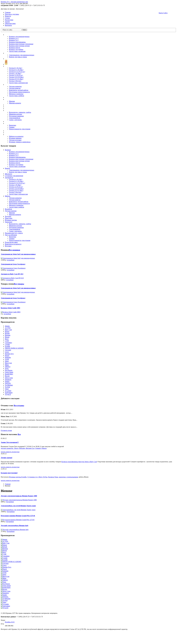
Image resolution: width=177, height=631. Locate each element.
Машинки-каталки (15, 114)
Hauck (7, 355)
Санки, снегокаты (15, 120)
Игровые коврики (15, 138)
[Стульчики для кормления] (6, 64)
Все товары (19, 284)
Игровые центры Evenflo (18, 477)
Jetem (7, 361)
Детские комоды (14, 88)
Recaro (7, 376)
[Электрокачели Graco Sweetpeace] (13, 268)
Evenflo (7, 346)
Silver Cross (9, 378)
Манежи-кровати (15, 103)
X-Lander (8, 391)
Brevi (7, 339)
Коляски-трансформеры (17, 42)
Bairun (7, 331)
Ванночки (12, 125)
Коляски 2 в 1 (14, 38)
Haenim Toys (9, 354)
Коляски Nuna (53, 477)
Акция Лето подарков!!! (10, 442)
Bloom (7, 337)
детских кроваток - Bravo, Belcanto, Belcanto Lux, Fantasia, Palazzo (24, 448)
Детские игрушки (15, 140)
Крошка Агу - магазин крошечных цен (14, 2)
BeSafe (7, 333)
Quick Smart (9, 372)
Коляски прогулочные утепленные (21, 44)
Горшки (11, 127)
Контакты (8, 25)
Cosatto (7, 344)
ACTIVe (8, 328)
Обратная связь (10, 23)
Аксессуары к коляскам (17, 51)
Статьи (7, 18)
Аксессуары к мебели (16, 96)
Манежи (12, 101)
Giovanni (8, 350)
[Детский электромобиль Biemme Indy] (15, 529)
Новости (8, 16)
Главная (7, 12)
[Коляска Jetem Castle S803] (10, 312)
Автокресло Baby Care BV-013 (12, 274)
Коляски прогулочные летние (19, 46)
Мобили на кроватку (16, 136)
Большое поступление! (9, 473)
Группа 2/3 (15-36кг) (16, 79)
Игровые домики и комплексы (19, 142)
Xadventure (8, 392)
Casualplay (8, 342)
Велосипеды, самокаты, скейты (20, 112)
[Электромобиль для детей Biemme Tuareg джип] (18, 510)
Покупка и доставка (12, 14)
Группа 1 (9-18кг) (15, 73)
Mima (7, 365)
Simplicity (8, 379)
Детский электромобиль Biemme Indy (14, 525)
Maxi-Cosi (8, 363)
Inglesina (8, 357)
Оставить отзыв (6, 430)
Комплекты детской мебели (18, 90)
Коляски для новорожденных (19, 36)
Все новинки (14, 250)
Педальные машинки (16, 116)
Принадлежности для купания (19, 129)
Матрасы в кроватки (16, 94)
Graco (7, 352)
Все (19, 434)
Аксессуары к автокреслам (18, 83)
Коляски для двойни (16, 49)
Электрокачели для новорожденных (21, 55)
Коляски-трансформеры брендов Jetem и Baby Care (79, 462)
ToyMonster (9, 385)
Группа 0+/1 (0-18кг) (16, 70)
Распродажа (9, 20)
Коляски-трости (14, 47)
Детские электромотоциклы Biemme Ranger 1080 (19, 496)
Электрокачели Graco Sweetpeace (13, 264)
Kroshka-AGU (10, 622)
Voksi (7, 389)
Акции (7, 21)
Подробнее (10, 502)
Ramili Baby (9, 374)
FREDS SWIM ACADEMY (14, 348)
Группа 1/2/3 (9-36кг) (16, 77)
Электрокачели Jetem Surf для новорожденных (18, 254)
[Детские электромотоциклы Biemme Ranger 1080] (19, 500)
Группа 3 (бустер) (15, 81)
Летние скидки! (6, 458)
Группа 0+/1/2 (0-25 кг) (17, 72)
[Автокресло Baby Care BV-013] (12, 278)
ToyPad (7, 387)
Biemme (7, 335)
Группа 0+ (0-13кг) (15, 68)
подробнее (10, 260)
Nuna (7, 368)
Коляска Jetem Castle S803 (10, 308)
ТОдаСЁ (8, 394)
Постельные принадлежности (19, 92)
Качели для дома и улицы (18, 57)
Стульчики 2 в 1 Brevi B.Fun (37, 477)
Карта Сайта (163, 13)
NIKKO (7, 367)
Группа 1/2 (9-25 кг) (16, 75)
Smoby (7, 381)
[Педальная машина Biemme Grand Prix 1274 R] (17, 520)
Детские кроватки (15, 86)
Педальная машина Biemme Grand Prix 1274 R (18, 516)
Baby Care (8, 330)
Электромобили (14, 118)
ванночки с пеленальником (68, 477)
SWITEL (8, 383)
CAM (7, 341)
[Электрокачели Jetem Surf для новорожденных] (18, 258)
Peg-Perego (8, 370)
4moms (7, 326)
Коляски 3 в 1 (14, 40)
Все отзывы (19, 405)
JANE (7, 359)
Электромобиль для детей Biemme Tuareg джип (18, 506)
